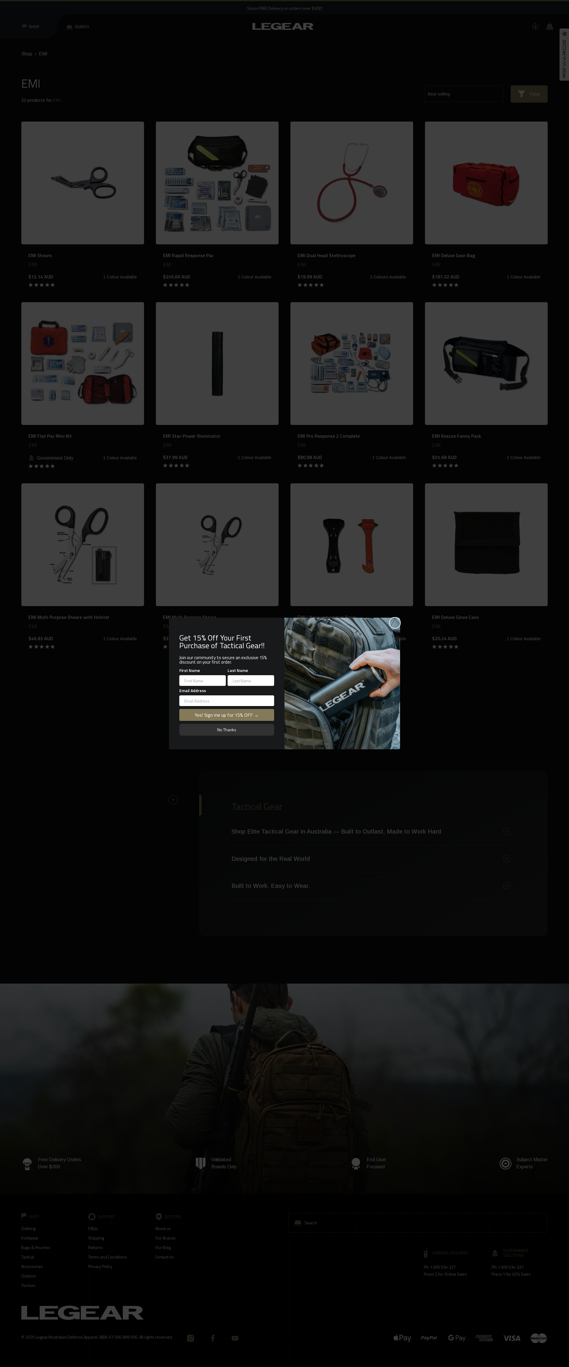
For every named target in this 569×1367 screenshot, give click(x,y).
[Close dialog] (395, 623)
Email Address (192, 690)
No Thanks (226, 729)
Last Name (238, 670)
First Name (189, 670)
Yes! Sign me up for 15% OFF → (227, 714)
